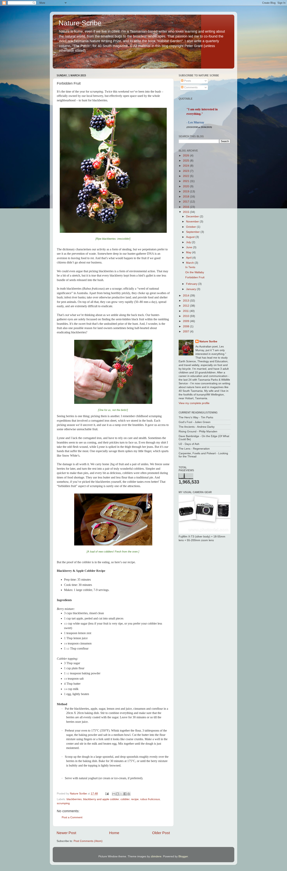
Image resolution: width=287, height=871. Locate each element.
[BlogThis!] (117, 794)
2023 (186, 171)
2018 (186, 196)
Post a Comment (72, 817)
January (191, 289)
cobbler (124, 799)
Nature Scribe (80, 23)
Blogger (183, 856)
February (192, 283)
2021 (186, 181)
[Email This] (114, 794)
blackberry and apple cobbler (101, 799)
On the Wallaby (194, 272)
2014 (186, 295)
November (193, 221)
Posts (187, 80)
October (191, 226)
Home (114, 833)
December (193, 216)
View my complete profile (194, 403)
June (189, 247)
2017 (186, 201)
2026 (186, 155)
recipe (135, 799)
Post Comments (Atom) (88, 841)
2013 (186, 300)
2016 (186, 206)
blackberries (74, 799)
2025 (186, 160)
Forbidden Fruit (194, 277)
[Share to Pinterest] (129, 794)
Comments (190, 87)
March (190, 262)
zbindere (156, 856)
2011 (186, 311)
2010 (186, 316)
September (193, 231)
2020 (186, 186)
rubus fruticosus (150, 799)
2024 (186, 165)
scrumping (63, 803)
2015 (186, 212)
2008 (186, 326)
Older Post (161, 833)
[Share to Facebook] (125, 794)
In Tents (190, 267)
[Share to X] (121, 794)
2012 (186, 305)
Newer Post (66, 833)
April (189, 257)
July (189, 242)
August (190, 237)
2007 (186, 331)
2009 (186, 321)
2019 (186, 191)
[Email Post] (107, 793)
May (189, 252)
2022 (186, 176)
